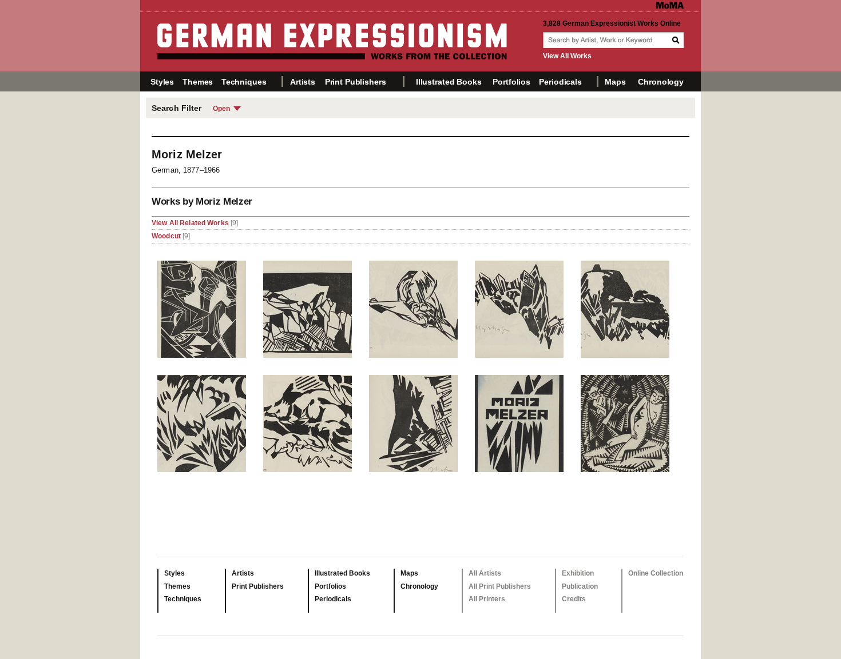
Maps (615, 81)
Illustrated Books (449, 81)
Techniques (244, 81)
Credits (574, 599)
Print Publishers (355, 81)
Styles (162, 81)
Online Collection (655, 573)
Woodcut (166, 236)
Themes (198, 81)
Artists (302, 81)
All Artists (485, 573)
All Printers (487, 599)
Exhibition (578, 573)
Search (677, 40)
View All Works (567, 56)
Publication (580, 586)
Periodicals (560, 81)
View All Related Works (191, 223)
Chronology (661, 81)
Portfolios (511, 81)
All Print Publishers (500, 586)
